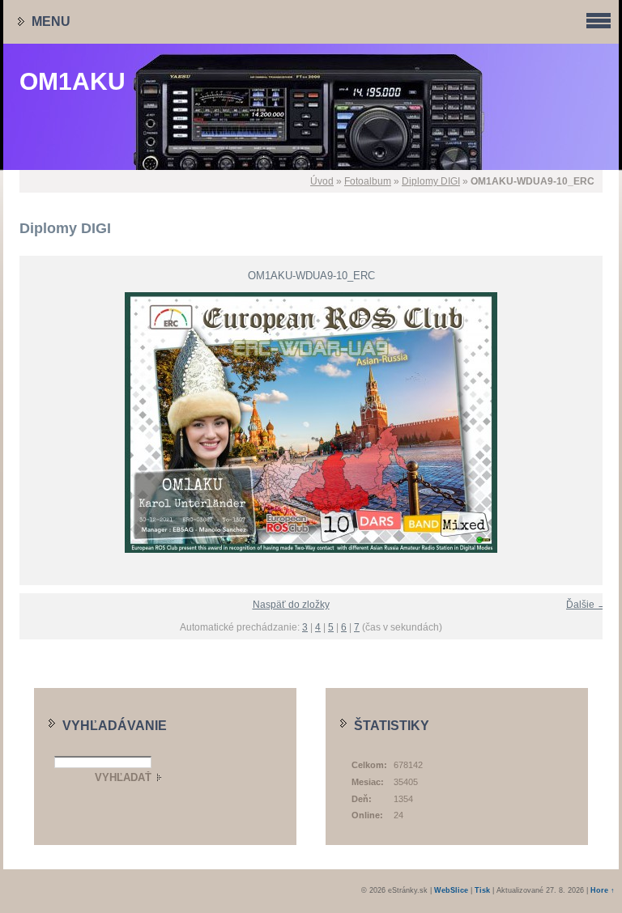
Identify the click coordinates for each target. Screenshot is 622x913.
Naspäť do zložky (291, 604)
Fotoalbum (367, 181)
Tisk (482, 890)
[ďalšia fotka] (600, 422)
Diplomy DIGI (431, 181)
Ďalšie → (586, 604)
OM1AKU (72, 81)
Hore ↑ (602, 890)
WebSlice (451, 890)
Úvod (322, 181)
